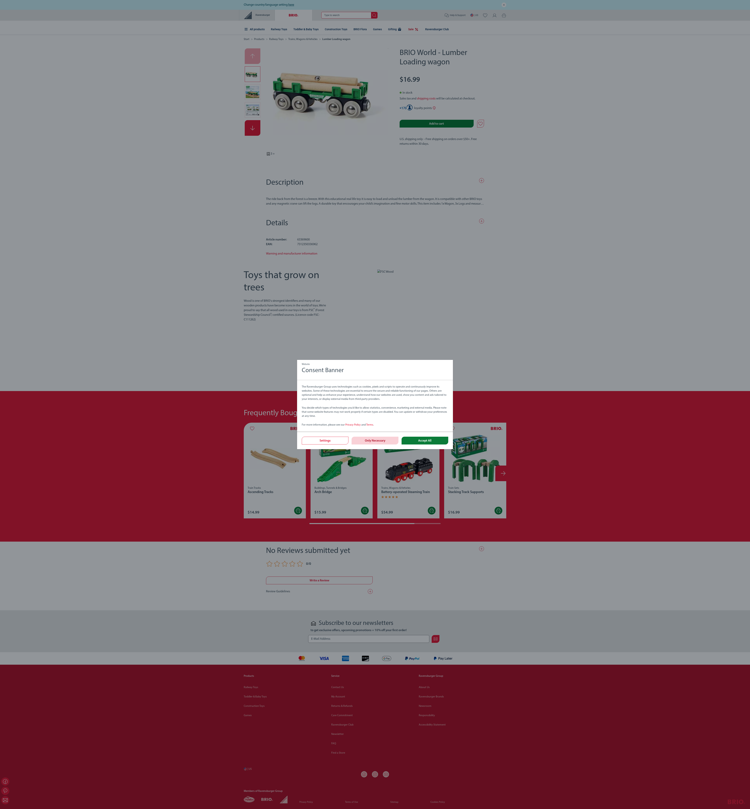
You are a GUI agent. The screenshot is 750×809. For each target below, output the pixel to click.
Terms (369, 424)
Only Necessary (375, 440)
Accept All (424, 440)
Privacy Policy (353, 424)
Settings (325, 440)
